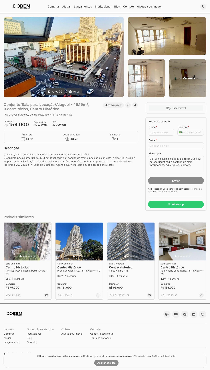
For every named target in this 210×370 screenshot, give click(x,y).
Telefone (183, 127)
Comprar (53, 6)
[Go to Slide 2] (23, 256)
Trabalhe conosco (100, 337)
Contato (128, 6)
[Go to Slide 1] (21, 256)
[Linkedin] (193, 314)
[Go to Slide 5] (31, 256)
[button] (27, 241)
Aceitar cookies (106, 362)
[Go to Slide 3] (26, 256)
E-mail (153, 140)
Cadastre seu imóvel (102, 333)
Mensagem (155, 153)
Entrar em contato (159, 121)
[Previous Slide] (7, 241)
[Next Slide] (48, 241)
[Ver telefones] (203, 7)
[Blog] (167, 314)
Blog (117, 6)
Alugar (66, 6)
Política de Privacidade (165, 191)
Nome (153, 127)
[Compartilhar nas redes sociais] (135, 105)
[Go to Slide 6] (34, 256)
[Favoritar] (128, 105)
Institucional (103, 6)
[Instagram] (202, 314)
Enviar (176, 180)
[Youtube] (176, 314)
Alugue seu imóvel (149, 6)
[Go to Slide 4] (29, 256)
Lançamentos (83, 6)
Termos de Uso (142, 356)
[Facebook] (184, 314)
